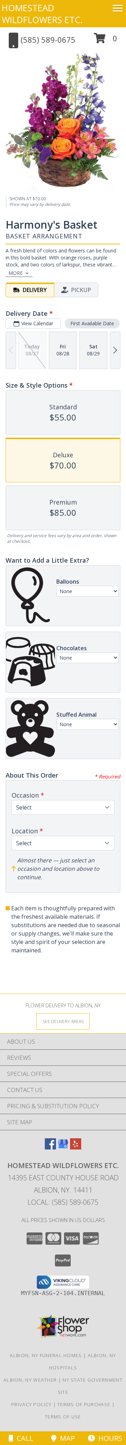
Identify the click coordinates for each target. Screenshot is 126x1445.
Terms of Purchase (83, 1404)
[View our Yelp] (75, 1147)
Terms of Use (63, 1416)
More (15, 273)
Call (23, 1438)
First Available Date (92, 323)
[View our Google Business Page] (63, 1147)
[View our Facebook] (50, 1147)
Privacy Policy (31, 1404)
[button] (105, 41)
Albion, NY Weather (30, 1380)
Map (65, 1438)
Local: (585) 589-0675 (63, 1202)
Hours (108, 1438)
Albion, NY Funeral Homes (46, 1355)
